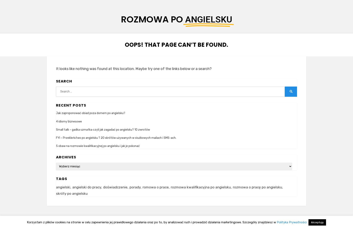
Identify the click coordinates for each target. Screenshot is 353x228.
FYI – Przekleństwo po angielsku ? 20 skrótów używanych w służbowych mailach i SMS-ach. (116, 138)
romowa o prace (156, 187)
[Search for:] (170, 91)
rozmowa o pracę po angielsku (257, 187)
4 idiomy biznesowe (69, 121)
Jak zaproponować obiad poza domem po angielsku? (90, 113)
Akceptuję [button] (317, 222)
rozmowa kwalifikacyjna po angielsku (201, 187)
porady (135, 187)
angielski (63, 187)
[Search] (291, 92)
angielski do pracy (86, 187)
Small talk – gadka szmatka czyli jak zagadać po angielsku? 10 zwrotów (103, 129)
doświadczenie (115, 187)
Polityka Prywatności (292, 222)
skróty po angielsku (72, 193)
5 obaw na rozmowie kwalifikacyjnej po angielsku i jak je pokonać (98, 146)
